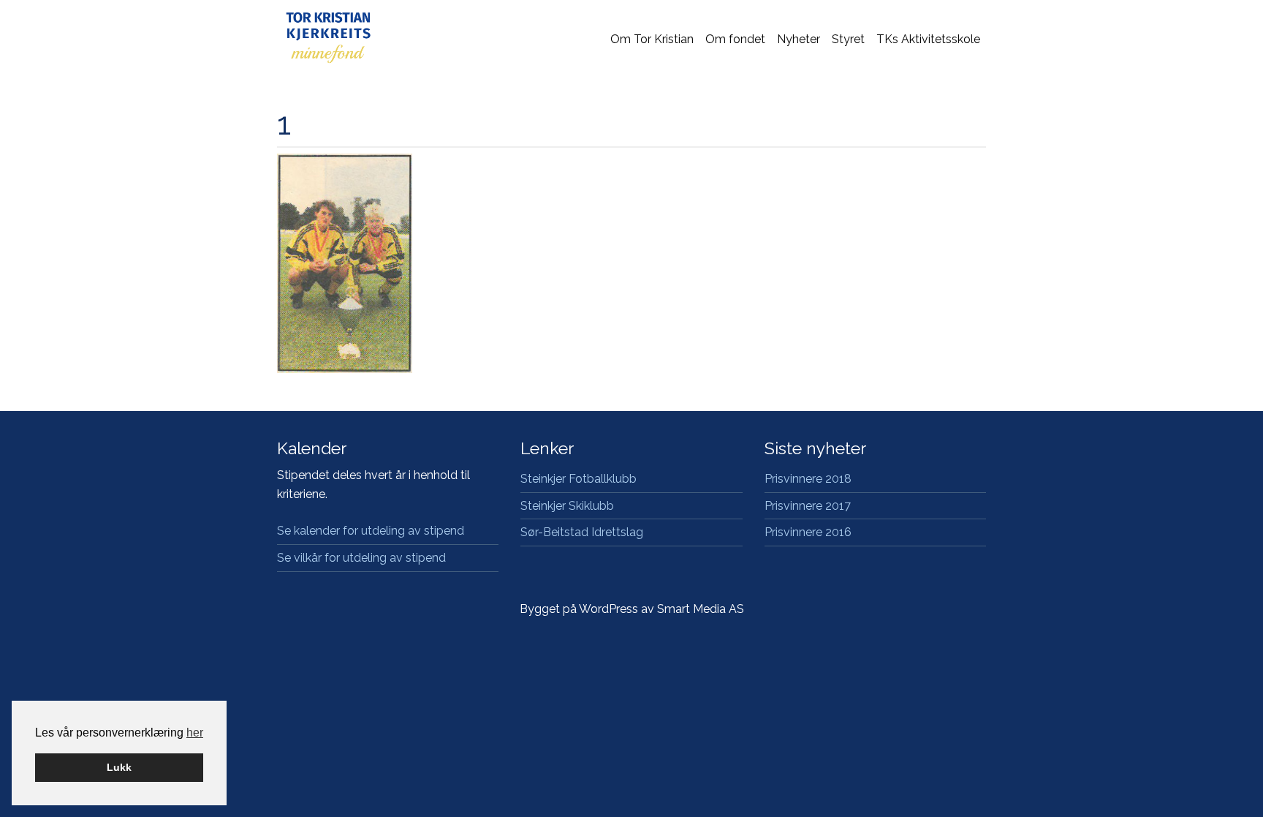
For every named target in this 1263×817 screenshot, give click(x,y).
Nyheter (798, 39)
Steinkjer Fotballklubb (578, 479)
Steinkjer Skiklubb (567, 506)
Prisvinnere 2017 (808, 506)
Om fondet (735, 39)
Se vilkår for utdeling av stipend (361, 558)
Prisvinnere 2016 (808, 532)
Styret (848, 39)
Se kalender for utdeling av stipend (370, 531)
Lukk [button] (119, 767)
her (194, 732)
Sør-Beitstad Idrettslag (581, 532)
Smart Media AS (700, 609)
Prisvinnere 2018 (808, 479)
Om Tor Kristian (652, 39)
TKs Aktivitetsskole (928, 39)
